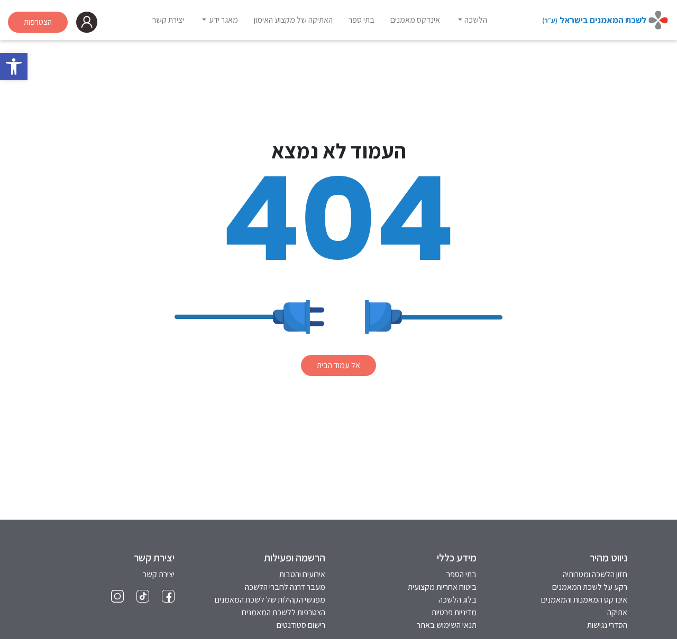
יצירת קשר (159, 574)
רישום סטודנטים (301, 625)
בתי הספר (461, 574)
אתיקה (617, 612)
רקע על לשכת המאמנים (589, 587)
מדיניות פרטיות (454, 612)
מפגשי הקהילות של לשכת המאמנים (270, 599)
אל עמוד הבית (338, 365)
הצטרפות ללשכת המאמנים (283, 612)
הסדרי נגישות (607, 625)
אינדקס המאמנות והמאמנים (584, 599)
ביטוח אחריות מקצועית (442, 587)
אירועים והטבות (302, 574)
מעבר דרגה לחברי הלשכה (285, 587)
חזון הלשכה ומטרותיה (595, 574)
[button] (14, 66)
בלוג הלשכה (457, 599)
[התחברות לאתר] (86, 22)
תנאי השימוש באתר (447, 625)
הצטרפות (38, 21)
